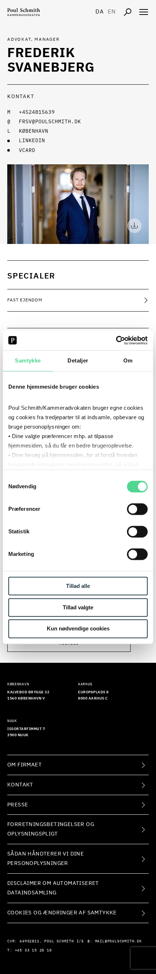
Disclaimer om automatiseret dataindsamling (53, 888)
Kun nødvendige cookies (78, 629)
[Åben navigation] (144, 12)
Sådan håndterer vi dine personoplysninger (45, 858)
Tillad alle (78, 586)
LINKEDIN (32, 140)
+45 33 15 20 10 (33, 950)
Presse (17, 804)
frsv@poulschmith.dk (50, 121)
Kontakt (20, 784)
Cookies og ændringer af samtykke (62, 912)
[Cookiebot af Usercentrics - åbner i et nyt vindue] (116, 340)
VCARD (27, 150)
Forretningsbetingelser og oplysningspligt (50, 829)
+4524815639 (37, 112)
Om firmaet (24, 764)
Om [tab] (128, 360)
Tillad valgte (78, 607)
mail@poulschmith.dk (118, 941)
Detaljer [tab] (77, 360)
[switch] (137, 509)
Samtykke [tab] (28, 360)
